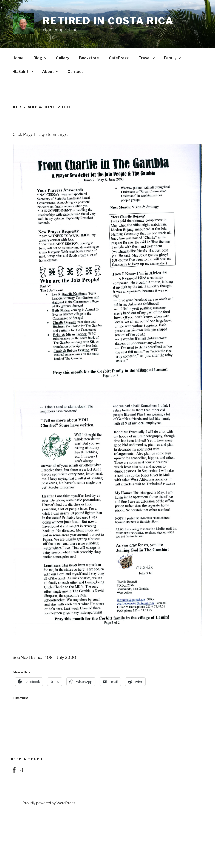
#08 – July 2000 (60, 657)
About (48, 71)
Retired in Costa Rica (108, 21)
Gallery (62, 58)
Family (170, 58)
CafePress (119, 58)
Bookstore (89, 58)
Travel (144, 58)
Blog (38, 58)
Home (18, 58)
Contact (75, 71)
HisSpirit (21, 71)
